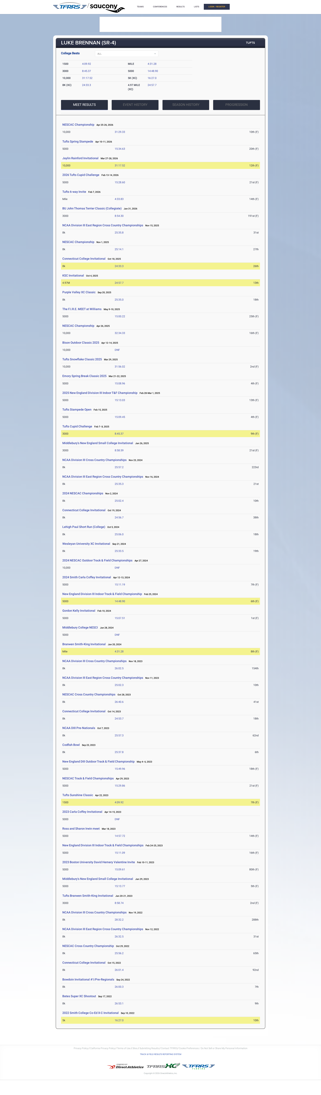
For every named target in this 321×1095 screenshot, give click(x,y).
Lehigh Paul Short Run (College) (83, 527)
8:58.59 (119, 450)
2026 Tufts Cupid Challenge (80, 175)
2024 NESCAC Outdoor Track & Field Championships (97, 560)
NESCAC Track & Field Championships (88, 778)
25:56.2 (119, 953)
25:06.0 (119, 534)
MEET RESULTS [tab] (84, 105)
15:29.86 (120, 785)
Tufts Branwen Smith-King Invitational (87, 895)
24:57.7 (152, 85)
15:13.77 (120, 886)
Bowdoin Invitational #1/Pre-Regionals (88, 979)
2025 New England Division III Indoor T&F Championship (99, 393)
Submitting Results (149, 1048)
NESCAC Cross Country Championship (88, 946)
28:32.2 (119, 919)
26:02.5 (119, 668)
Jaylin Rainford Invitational (80, 158)
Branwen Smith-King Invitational (84, 644)
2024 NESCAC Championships (82, 493)
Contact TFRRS (169, 1048)
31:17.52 (87, 78)
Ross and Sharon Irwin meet (81, 828)
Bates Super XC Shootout (79, 996)
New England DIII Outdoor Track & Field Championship (98, 761)
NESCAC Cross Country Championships (88, 694)
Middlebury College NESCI (80, 627)
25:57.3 (119, 735)
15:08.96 (120, 383)
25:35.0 (119, 299)
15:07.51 (120, 618)
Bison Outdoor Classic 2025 (80, 342)
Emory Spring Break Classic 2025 (84, 376)
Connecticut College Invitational (83, 258)
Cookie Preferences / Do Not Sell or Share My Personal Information (213, 1048)
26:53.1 (119, 1003)
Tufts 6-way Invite (74, 191)
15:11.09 (120, 852)
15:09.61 (120, 869)
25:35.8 (119, 232)
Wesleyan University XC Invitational (86, 543)
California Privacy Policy (102, 1048)
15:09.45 (120, 417)
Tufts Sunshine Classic (77, 795)
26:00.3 (119, 986)
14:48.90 (153, 71)
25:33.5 (119, 551)
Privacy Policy (81, 1048)
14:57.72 (120, 835)
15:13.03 (120, 400)
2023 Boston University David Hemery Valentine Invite (99, 862)
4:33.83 (119, 199)
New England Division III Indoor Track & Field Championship (102, 594)
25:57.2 (119, 467)
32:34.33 (120, 333)
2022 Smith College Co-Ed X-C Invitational (90, 1013)
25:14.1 (119, 249)
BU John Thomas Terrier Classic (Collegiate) (92, 208)
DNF (117, 349)
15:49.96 (120, 768)
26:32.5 (119, 936)
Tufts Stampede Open (76, 409)
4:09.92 (86, 63)
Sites (134, 1048)
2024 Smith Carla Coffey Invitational (86, 577)
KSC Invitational (73, 275)
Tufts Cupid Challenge (77, 426)
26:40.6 (119, 701)
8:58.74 (119, 903)
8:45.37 (86, 71)
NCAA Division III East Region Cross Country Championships (102, 225)
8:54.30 (119, 215)
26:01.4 (119, 969)
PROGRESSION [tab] (236, 105)
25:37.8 (119, 752)
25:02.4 (119, 500)
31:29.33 (120, 132)
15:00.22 (120, 316)
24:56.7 (119, 517)
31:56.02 (120, 366)
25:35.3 (119, 483)
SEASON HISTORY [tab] (185, 105)
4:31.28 (152, 63)
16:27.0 (152, 78)
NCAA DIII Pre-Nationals (79, 728)
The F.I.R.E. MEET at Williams (81, 309)
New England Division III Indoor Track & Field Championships (102, 845)
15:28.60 (120, 182)
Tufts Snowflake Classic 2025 (82, 359)
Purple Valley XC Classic (78, 292)
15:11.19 (120, 584)
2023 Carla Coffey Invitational (82, 811)
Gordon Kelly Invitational (78, 610)
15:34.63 (120, 148)
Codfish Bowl (71, 745)
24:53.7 (119, 718)
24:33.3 (86, 85)
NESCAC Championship (78, 124)
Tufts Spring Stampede (77, 141)
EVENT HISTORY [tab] (135, 105)
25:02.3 (119, 685)
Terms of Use (123, 1048)
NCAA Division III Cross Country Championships (94, 460)
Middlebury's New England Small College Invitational (97, 443)
